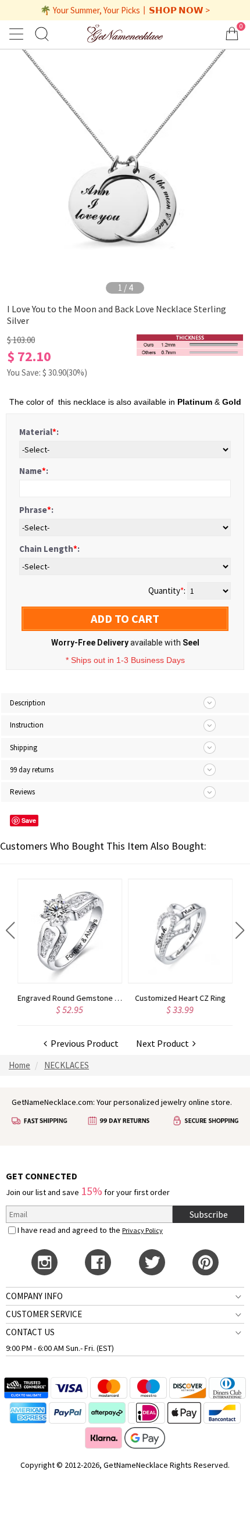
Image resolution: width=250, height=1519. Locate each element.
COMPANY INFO (34, 1296)
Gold (231, 402)
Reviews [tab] (22, 792)
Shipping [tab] (23, 748)
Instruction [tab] (27, 725)
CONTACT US (30, 1332)
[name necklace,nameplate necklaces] (125, 33)
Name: (33, 470)
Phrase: (36, 509)
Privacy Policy (142, 1230)
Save (29, 820)
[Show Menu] (18, 33)
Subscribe (209, 1214)
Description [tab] (27, 703)
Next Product (164, 1043)
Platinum (194, 402)
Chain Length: (49, 548)
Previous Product (83, 1043)
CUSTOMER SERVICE (44, 1314)
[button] (10, 930)
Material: (39, 431)
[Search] (42, 33)
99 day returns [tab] (31, 770)
